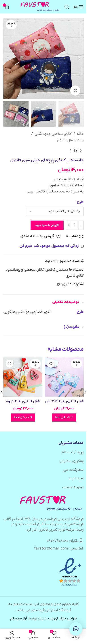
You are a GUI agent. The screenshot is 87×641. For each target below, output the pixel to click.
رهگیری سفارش (72, 461)
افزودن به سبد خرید (47, 225)
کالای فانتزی (75, 275)
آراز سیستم (18, 618)
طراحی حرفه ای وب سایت (57, 618)
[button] (79, 58)
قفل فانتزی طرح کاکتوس (64, 401)
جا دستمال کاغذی (70, 140)
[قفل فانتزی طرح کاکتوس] (64, 377)
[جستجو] (66, 6)
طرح (80, 202)
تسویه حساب (73, 487)
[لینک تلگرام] (58, 284)
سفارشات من (73, 469)
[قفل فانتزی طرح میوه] (22, 377)
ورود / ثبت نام (73, 452)
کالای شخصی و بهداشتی (53, 134)
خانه (80, 134)
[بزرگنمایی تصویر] (75, 90)
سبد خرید (76, 478)
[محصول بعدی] (70, 150)
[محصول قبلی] (81, 150)
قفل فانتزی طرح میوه (23, 401)
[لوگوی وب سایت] (40, 6)
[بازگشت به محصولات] (75, 150)
